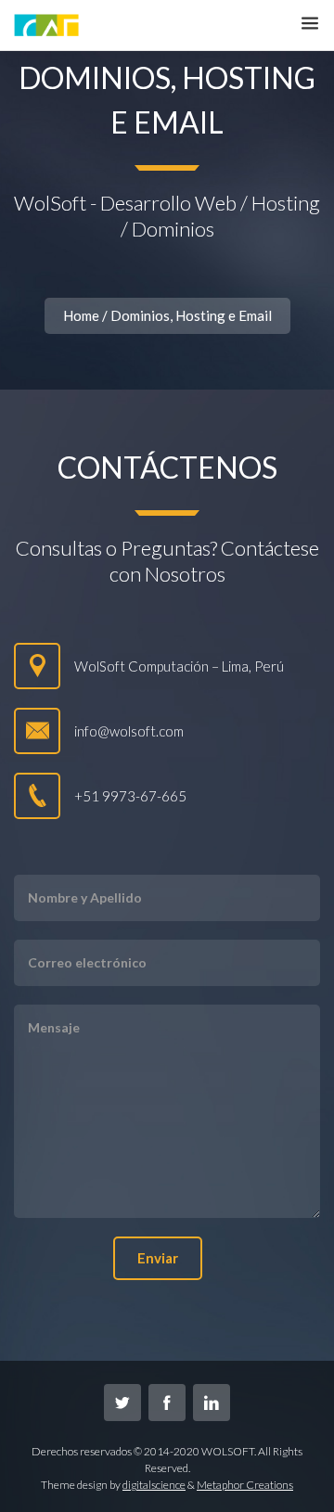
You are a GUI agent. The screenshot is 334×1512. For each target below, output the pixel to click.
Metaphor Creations (245, 1485)
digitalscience (154, 1485)
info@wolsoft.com (129, 731)
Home (81, 315)
